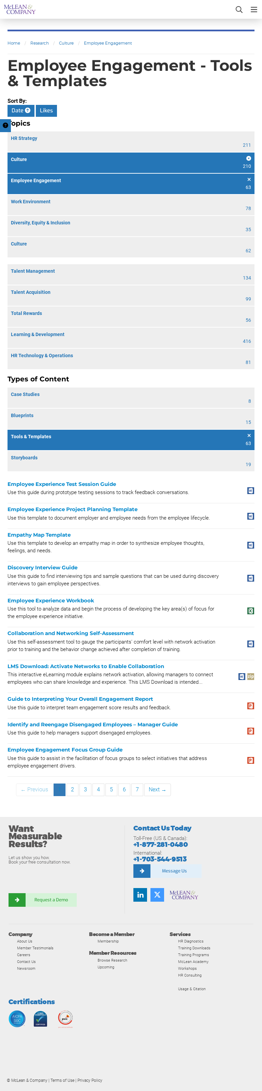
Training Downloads (194, 948)
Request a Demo (51, 900)
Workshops (187, 968)
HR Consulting (190, 975)
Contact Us (26, 961)
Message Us (174, 871)
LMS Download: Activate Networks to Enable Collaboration (86, 666)
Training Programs (193, 954)
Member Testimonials (35, 948)
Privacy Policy (89, 1080)
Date (18, 110)
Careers (23, 954)
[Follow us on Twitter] (157, 895)
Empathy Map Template (39, 535)
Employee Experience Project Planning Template (72, 509)
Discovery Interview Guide (42, 567)
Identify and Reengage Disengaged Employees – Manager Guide (93, 724)
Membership (108, 941)
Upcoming (106, 967)
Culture (66, 43)
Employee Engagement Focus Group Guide (65, 749)
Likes (46, 110)
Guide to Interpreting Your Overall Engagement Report (80, 699)
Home (14, 43)
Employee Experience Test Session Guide (62, 484)
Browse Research (112, 960)
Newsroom (26, 968)
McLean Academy (193, 961)
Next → (157, 789)
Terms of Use (62, 1080)
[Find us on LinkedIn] (140, 895)
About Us (24, 941)
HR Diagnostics (191, 941)
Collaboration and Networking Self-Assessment (71, 633)
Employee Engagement (108, 43)
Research (39, 43)
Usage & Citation (192, 988)
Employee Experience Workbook (51, 600)
